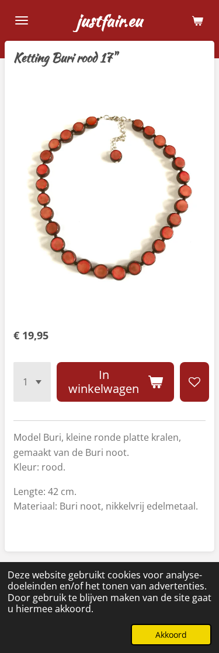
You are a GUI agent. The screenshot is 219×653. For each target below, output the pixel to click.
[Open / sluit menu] (21, 20)
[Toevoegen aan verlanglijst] (194, 382)
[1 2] (32, 382)
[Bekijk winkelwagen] (197, 20)
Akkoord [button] (171, 634)
